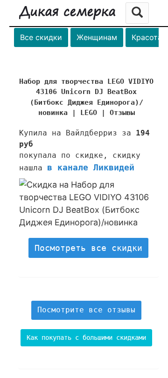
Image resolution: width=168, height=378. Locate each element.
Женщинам (97, 37)
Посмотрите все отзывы (86, 309)
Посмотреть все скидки (88, 248)
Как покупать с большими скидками (86, 337)
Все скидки (41, 37)
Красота (147, 37)
